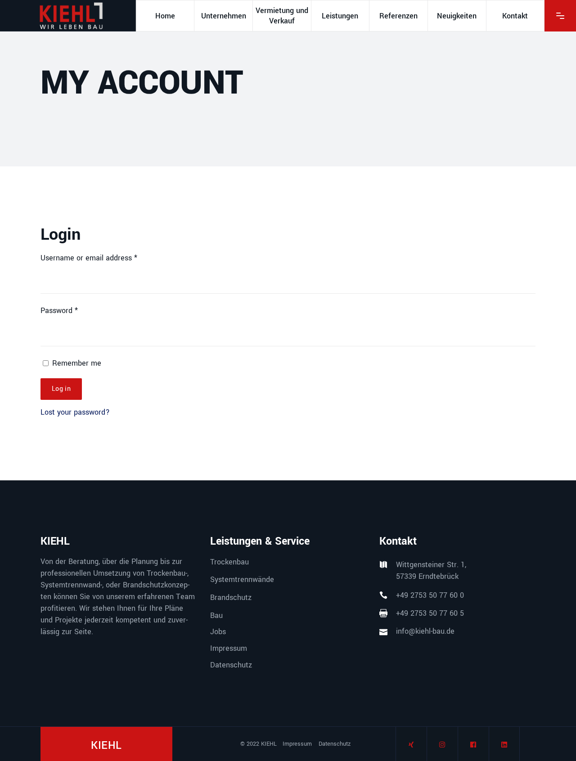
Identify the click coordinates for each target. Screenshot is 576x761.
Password (59, 310)
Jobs (218, 632)
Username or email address (88, 258)
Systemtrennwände (242, 579)
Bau (216, 615)
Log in (61, 389)
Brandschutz (231, 597)
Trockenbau (229, 561)
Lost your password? (75, 412)
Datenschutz (231, 664)
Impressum (228, 648)
